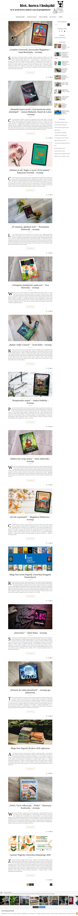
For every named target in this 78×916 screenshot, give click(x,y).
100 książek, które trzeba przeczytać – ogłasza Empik (61, 129)
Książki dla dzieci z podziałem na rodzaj (62, 153)
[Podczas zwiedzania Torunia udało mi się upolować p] (34, 900)
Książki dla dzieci (31, 17)
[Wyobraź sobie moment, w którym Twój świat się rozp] (4, 900)
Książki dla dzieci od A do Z (59, 151)
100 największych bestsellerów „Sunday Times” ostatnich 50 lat (60, 134)
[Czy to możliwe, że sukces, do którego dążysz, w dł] (44, 900)
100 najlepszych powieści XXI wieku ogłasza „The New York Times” (61, 139)
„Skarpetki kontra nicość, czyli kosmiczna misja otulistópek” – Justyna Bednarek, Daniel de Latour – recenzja (30, 112)
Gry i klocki (53, 17)
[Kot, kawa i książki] (39, 7)
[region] (39, 912)
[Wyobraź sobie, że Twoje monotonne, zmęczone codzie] (63, 900)
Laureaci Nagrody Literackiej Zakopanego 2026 (30, 855)
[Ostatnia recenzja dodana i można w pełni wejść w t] (53, 900)
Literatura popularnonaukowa (26, 47)
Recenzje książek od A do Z (59, 148)
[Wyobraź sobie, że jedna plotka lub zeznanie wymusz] (14, 900)
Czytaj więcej (30, 72)
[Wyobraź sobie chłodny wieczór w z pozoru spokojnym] (73, 900)
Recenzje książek (20, 17)
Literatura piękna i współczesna (26, 342)
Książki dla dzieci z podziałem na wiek (61, 156)
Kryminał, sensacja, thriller (26, 224)
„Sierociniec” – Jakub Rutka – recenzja (30, 633)
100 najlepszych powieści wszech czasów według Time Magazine (60, 123)
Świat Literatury (43, 17)
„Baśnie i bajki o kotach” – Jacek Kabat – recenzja (30, 345)
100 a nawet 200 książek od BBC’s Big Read (61, 144)
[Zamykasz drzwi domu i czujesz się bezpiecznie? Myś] (24, 900)
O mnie (60, 17)
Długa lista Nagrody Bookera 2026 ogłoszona (30, 748)
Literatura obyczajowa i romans (26, 168)
